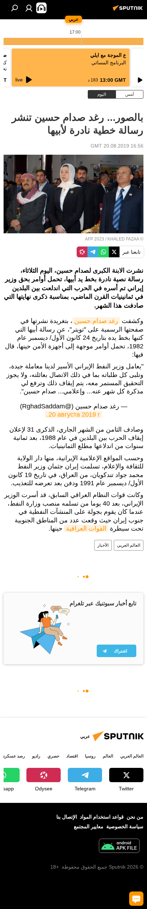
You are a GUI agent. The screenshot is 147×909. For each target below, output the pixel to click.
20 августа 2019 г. (73, 414)
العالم (108, 756)
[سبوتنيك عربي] (129, 11)
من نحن (135, 817)
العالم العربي (128, 545)
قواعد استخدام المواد (102, 817)
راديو (36, 756)
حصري (53, 756)
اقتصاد (72, 756)
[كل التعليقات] (136, 898)
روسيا (90, 756)
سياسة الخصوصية (124, 826)
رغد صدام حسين (96, 320)
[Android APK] (119, 847)
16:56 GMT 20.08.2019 (117, 146)
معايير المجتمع (88, 826)
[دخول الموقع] (29, 8)
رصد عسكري (13, 756)
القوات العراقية (86, 528)
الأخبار (102, 545)
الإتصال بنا (66, 817)
